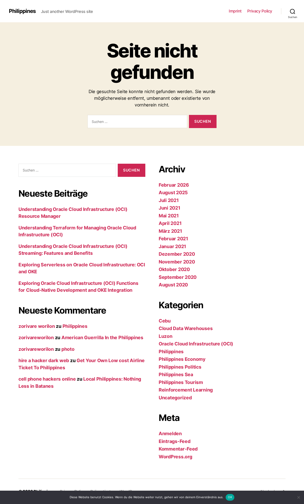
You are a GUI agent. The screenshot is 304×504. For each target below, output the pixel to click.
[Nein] (298, 497)
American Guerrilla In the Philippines (102, 337)
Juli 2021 (169, 200)
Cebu (165, 321)
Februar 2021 (173, 238)
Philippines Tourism (181, 382)
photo (68, 349)
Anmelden (170, 433)
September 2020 (178, 277)
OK (230, 497)
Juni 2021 (169, 208)
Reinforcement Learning (186, 390)
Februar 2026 (174, 185)
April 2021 (170, 223)
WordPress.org (175, 456)
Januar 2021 (172, 246)
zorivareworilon (36, 337)
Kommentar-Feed (178, 449)
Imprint (235, 11)
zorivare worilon (36, 326)
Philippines (22, 11)
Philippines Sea (176, 374)
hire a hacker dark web (43, 360)
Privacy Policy (259, 11)
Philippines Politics (180, 367)
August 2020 (173, 285)
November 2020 (177, 262)
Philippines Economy (182, 359)
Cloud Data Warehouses (186, 328)
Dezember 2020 (177, 254)
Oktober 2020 (174, 269)
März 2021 (170, 231)
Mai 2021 (169, 215)
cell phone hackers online (47, 379)
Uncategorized (175, 397)
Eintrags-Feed (175, 441)
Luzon (165, 336)
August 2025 (173, 192)
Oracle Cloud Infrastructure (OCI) (196, 344)
